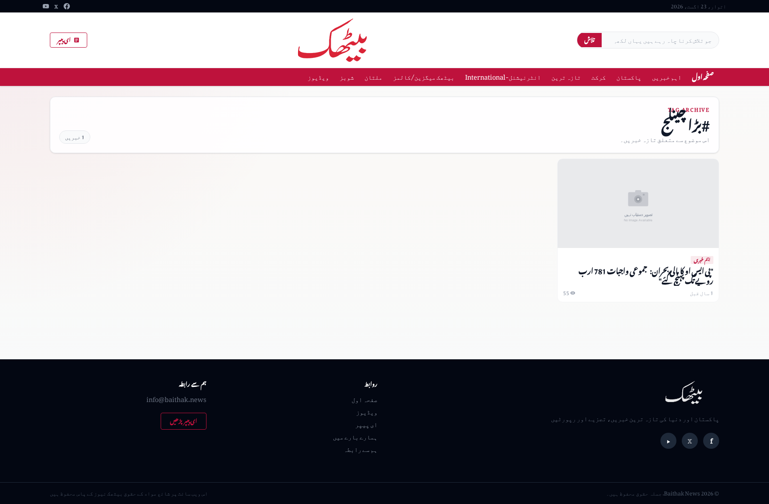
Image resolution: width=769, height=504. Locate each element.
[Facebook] (67, 6)
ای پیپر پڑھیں (183, 421)
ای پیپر (64, 40)
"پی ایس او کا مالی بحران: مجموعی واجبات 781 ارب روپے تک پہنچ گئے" (646, 275)
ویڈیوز (318, 76)
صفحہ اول (703, 76)
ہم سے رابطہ (360, 449)
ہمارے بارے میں (355, 436)
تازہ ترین (566, 76)
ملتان (373, 76)
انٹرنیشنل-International (503, 76)
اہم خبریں (666, 76)
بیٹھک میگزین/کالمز (423, 76)
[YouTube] (46, 6)
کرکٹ (598, 76)
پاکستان (628, 76)
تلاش (589, 40)
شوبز (347, 76)
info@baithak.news (176, 399)
